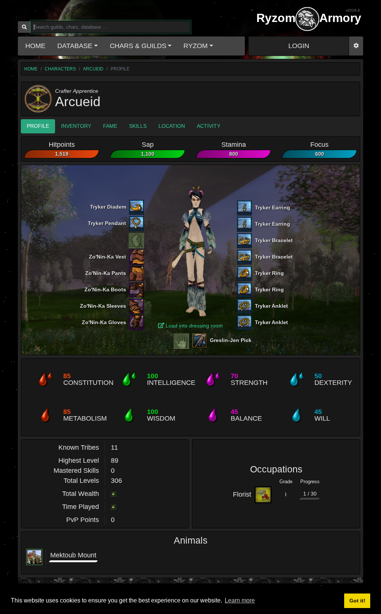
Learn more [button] (240, 600)
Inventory (76, 126)
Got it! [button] (357, 601)
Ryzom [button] (195, 46)
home (31, 69)
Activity (208, 126)
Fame (110, 126)
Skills (138, 126)
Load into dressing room (193, 326)
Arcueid (93, 69)
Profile (38, 126)
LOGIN (298, 46)
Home (35, 46)
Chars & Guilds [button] (138, 46)
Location (172, 126)
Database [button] (74, 46)
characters (60, 69)
